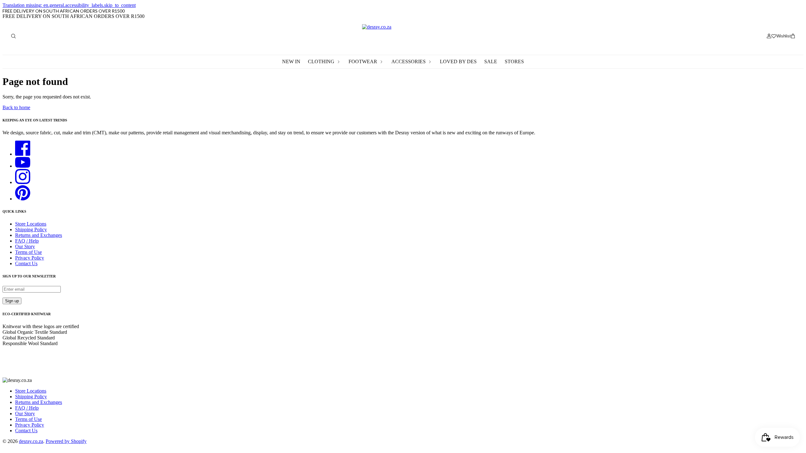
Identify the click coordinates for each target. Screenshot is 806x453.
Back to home (16, 107)
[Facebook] (22, 154)
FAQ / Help (27, 240)
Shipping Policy (31, 229)
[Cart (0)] (793, 36)
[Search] (13, 36)
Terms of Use (28, 252)
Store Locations (30, 223)
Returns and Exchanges (38, 235)
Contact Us (26, 263)
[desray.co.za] (403, 36)
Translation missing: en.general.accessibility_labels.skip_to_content (69, 5)
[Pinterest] (22, 198)
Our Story (25, 246)
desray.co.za (31, 441)
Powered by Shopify (66, 441)
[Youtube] (22, 166)
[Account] (769, 36)
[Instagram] (22, 182)
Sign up (12, 301)
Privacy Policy (29, 257)
